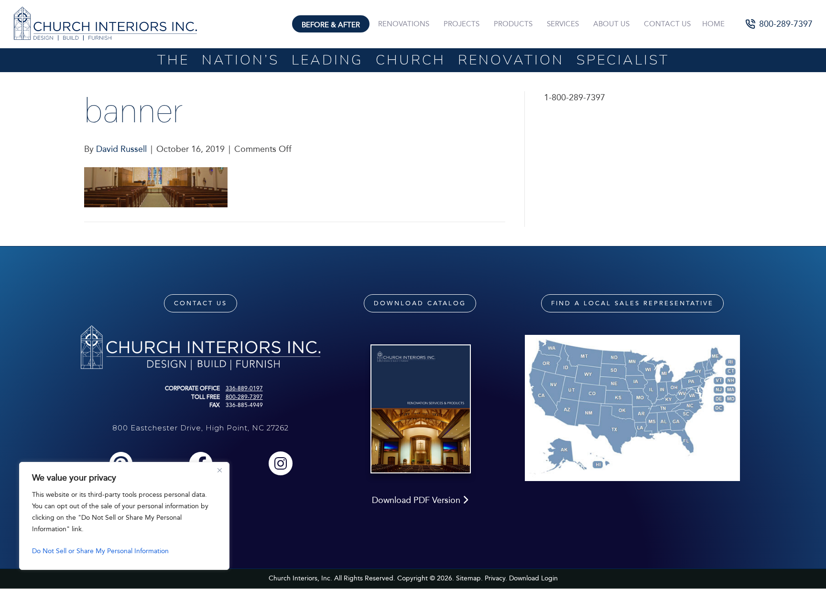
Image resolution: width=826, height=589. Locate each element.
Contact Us (667, 24)
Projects (461, 24)
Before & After (331, 25)
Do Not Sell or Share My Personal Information (100, 551)
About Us (611, 24)
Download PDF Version (417, 500)
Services (563, 24)
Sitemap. (469, 578)
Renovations (403, 24)
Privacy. (496, 578)
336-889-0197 (244, 388)
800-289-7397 (244, 397)
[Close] (219, 470)
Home (713, 24)
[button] (779, 24)
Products (513, 24)
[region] (124, 516)
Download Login (533, 578)
